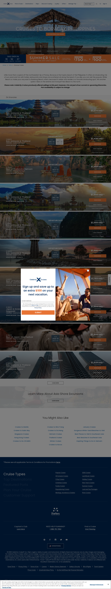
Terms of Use (34, 305)
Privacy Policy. (38, 308)
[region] (55, 584)
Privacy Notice (66, 586)
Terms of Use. (6, 587)
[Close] (108, 584)
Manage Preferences (96, 585)
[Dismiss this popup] (88, 270)
